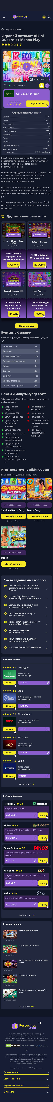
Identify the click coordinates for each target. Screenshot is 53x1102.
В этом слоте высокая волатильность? (19, 631)
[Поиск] (49, 17)
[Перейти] (2, 29)
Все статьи (24, 1006)
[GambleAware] (28, 1045)
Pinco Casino (24, 714)
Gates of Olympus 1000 (13, 291)
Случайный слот (41, 79)
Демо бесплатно (13, 235)
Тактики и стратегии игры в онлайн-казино (32, 991)
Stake (20, 691)
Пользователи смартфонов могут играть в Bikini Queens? (24, 623)
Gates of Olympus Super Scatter (13, 242)
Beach (4, 558)
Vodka (21, 761)
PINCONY (13, 314)
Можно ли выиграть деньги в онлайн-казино (33, 961)
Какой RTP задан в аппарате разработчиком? (22, 614)
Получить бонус (37, 103)
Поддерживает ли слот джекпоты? (25, 647)
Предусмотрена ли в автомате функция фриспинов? (23, 640)
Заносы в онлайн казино (28, 930)
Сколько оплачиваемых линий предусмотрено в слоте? (23, 606)
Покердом (23, 667)
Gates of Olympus (39, 242)
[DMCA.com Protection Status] (13, 1045)
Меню (4, 17)
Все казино (24, 784)
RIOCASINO (39, 264)
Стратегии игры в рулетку (29, 945)
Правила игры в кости (27, 975)
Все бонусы (24, 915)
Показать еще (26, 326)
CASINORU (13, 264)
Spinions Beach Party (13, 510)
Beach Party (34, 510)
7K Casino (23, 737)
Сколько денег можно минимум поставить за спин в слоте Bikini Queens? (24, 588)
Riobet (7, 825)
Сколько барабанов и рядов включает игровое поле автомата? (25, 597)
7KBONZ (39, 314)
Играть (9, 682)
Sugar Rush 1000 (39, 291)
